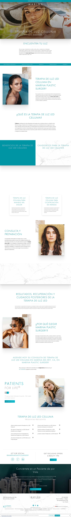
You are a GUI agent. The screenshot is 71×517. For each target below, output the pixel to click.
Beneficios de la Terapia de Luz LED (27, 64)
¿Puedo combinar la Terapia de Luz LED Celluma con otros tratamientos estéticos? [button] (46, 430)
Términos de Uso (63, 508)
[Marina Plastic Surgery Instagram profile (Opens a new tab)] (12, 459)
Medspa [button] (19, 8)
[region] (35, 515)
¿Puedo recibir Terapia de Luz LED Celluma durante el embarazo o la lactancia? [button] (47, 426)
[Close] (70, 515)
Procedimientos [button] (11, 8)
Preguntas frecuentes (53, 64)
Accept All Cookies (57, 515)
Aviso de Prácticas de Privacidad (37, 508)
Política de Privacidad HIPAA (28, 508)
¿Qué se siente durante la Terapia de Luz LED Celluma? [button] (20, 426)
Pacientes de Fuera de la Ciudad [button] (55, 8)
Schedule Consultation (35, 489)
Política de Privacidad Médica (19, 508)
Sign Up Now (53, 459)
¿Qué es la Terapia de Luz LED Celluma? (9, 64)
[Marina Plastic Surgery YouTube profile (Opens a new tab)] (22, 459)
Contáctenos (67, 8)
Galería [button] (25, 8)
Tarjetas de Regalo (63, 4)
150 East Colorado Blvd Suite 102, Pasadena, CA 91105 (35, 485)
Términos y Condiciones (56, 508)
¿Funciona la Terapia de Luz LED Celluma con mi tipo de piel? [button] (20, 438)
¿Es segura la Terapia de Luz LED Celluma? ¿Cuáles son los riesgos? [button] (20, 430)
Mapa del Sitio (50, 508)
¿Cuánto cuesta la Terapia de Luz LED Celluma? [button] (48, 433)
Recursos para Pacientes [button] (42, 8)
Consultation (65, 64)
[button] (6, 393)
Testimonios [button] (32, 8)
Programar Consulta (7, 4)
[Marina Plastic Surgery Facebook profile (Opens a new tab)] (17, 459)
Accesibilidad (45, 508)
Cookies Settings (51, 515)
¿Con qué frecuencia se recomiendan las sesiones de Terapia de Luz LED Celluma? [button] (20, 434)
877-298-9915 (57, 3)
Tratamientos (41, 64)
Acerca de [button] (3, 8)
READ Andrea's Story (9, 401)
